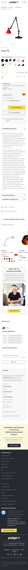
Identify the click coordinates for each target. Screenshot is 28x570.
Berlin (16, 543)
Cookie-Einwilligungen (7, 504)
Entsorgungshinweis (7, 476)
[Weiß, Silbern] (27, 260)
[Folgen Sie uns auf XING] (21, 554)
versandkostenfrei (14, 100)
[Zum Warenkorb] (25, 2)
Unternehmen (5, 484)
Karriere (3, 492)
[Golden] (2, 261)
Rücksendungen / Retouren (9, 473)
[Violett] (12, 261)
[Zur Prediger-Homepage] (14, 2)
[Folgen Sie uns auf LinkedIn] (14, 554)
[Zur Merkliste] (22, 2)
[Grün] (9, 261)
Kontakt (14, 551)
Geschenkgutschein (7, 479)
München (22, 545)
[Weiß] (4, 261)
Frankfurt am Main (8, 545)
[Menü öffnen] (2, 2)
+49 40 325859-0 (7, 386)
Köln (15, 545)
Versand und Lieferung (7, 458)
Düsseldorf (21, 543)
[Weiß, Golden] (24, 260)
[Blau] (7, 259)
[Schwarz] (9, 259)
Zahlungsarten (5, 455)
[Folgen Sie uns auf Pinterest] (18, 554)
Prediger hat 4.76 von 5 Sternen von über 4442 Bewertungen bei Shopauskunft (16, 523)
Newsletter (4, 498)
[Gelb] (7, 261)
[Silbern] (2, 259)
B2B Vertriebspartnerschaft (9, 490)
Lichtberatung (5, 487)
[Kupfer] (14, 261)
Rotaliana (4, 47)
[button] (14, 445)
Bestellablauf (5, 467)
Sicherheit (4, 464)
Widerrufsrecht (5, 461)
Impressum (7, 550)
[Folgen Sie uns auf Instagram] (11, 554)
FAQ (2, 470)
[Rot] (4, 259)
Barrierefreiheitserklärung (8, 501)
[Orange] (12, 259)
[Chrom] (14, 259)
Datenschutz (16, 550)
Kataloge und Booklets (7, 495)
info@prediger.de (8, 397)
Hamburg (11, 543)
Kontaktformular (7, 377)
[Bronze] (20, 260)
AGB (22, 550)
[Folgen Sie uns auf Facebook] (8, 554)
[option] (2, 60)
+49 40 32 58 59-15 (7, 391)
